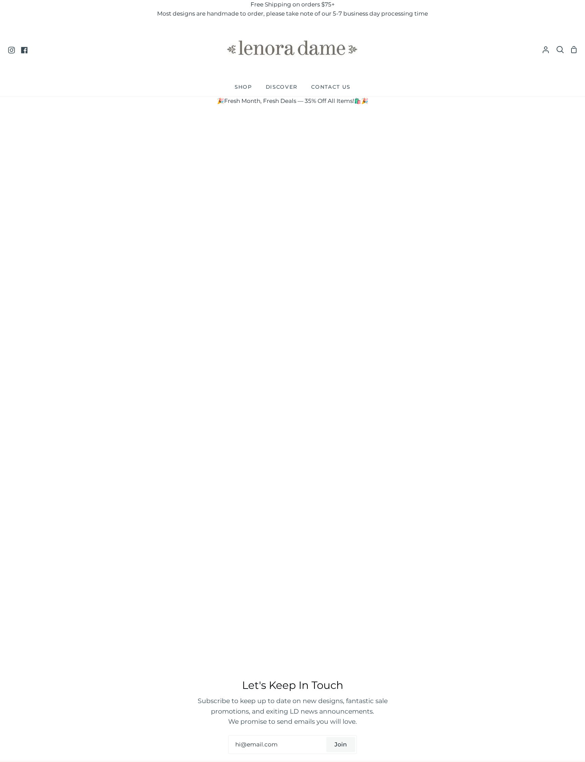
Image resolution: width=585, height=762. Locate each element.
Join (340, 744)
